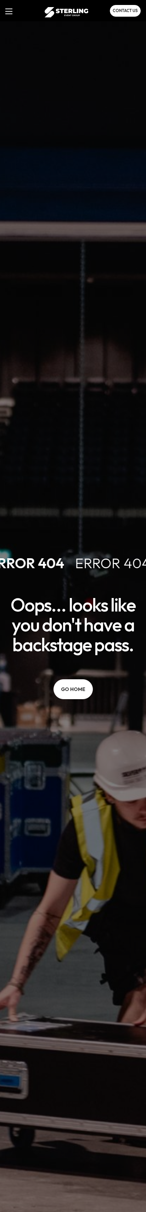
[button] (125, 11)
